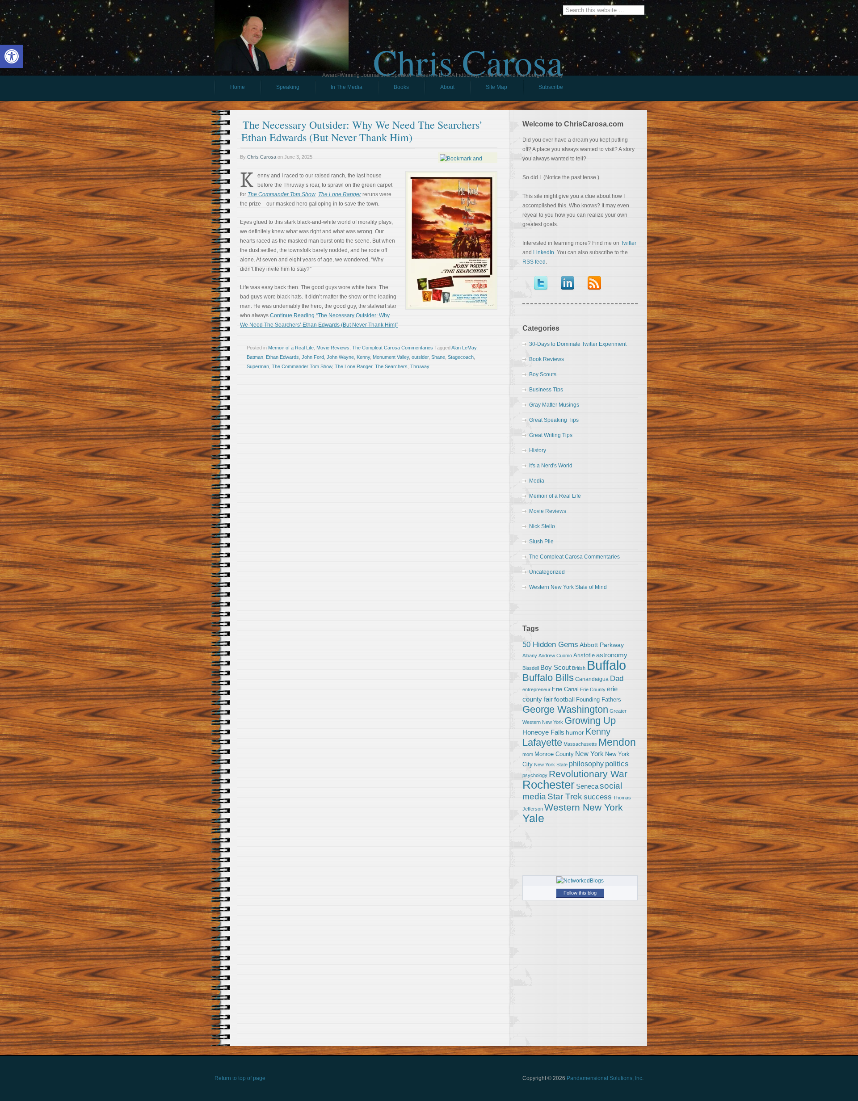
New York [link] (589, 753)
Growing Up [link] (590, 720)
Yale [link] (533, 818)
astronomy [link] (611, 655)
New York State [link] (551, 764)
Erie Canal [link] (565, 689)
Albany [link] (529, 655)
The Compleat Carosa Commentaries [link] (392, 347)
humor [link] (575, 732)
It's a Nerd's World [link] (550, 465)
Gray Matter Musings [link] (554, 405)
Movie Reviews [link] (332, 347)
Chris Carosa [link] (468, 54)
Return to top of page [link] (239, 1078)
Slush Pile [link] (541, 541)
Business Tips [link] (546, 390)
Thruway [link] (419, 366)
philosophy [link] (586, 764)
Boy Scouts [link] (542, 374)
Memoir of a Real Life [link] (291, 347)
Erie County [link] (593, 689)
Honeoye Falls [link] (543, 732)
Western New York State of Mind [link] (568, 587)
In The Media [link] (346, 87)
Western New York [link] (583, 807)
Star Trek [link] (564, 796)
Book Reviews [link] (546, 359)
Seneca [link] (587, 786)
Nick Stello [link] (542, 526)
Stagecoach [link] (461, 357)
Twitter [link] (628, 243)
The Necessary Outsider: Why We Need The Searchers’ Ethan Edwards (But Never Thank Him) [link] (362, 131)
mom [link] (527, 754)
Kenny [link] (363, 357)
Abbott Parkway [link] (602, 644)
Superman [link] (258, 366)
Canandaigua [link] (592, 679)
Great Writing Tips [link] (550, 435)
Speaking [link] (287, 87)
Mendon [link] (617, 742)
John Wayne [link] (340, 357)
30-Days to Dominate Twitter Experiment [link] (578, 344)
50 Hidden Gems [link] (550, 644)
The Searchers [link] (391, 366)
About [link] (447, 87)
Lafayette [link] (542, 742)
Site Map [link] (496, 87)
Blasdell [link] (530, 668)
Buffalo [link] (606, 665)
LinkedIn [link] (543, 252)
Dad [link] (616, 678)
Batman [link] (255, 357)
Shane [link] (438, 357)
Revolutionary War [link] (588, 774)
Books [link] (393, 89)
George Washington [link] (565, 709)
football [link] (564, 699)
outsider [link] (420, 357)
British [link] (578, 668)
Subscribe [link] (550, 87)
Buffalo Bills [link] (548, 677)
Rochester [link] (548, 784)
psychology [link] (534, 775)
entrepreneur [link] (536, 689)
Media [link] (536, 481)
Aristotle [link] (584, 655)
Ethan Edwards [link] (282, 357)
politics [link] (617, 763)
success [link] (598, 796)
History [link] (537, 450)
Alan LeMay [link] (463, 347)
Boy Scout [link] (555, 667)
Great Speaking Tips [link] (554, 420)
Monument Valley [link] (391, 357)
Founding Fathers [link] (598, 699)
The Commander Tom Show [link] (302, 366)
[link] (11, 56)
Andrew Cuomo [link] (555, 655)
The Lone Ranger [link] (353, 366)
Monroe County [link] (554, 754)
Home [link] (237, 87)
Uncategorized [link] (547, 572)
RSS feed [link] (534, 262)
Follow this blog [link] (580, 892)
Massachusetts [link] (580, 744)
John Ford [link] (313, 357)
